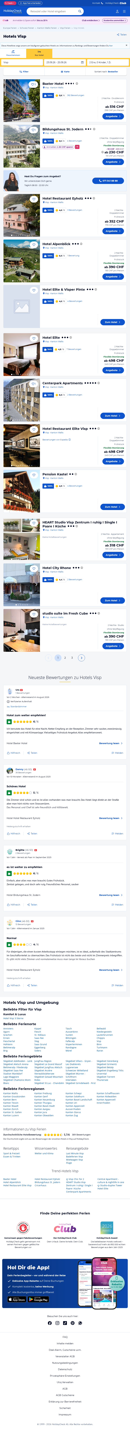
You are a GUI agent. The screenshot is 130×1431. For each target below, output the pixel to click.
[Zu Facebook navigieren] (49, 1323)
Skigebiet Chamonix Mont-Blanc (17, 1081)
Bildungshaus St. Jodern (62, 129)
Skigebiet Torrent (106, 1076)
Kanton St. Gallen (12, 1112)
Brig (5, 1050)
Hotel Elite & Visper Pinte (63, 289)
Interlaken (71, 1079)
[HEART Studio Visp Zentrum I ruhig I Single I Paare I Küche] (21, 539)
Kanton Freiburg (43, 1093)
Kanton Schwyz (74, 1093)
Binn (99, 1044)
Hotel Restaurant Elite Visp (65, 429)
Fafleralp (70, 1041)
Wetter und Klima (44, 1153)
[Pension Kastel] (21, 491)
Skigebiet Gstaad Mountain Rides (48, 1078)
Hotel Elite (51, 338)
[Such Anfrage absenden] (80, 11)
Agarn (6, 1031)
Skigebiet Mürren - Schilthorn (75, 1075)
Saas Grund (40, 1044)
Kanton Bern (10, 1099)
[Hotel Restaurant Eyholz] (21, 215)
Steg (36, 1041)
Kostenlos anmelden (114, 20)
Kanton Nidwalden (107, 1096)
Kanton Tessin (10, 1102)
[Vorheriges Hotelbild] (7, 100)
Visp (99, 1041)
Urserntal (102, 1073)
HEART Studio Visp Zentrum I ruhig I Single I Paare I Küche (79, 1185)
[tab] (13, 53)
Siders (37, 1050)
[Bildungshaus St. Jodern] (21, 146)
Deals (9, 3)
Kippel (37, 1028)
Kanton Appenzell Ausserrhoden (75, 1107)
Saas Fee (39, 1037)
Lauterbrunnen (105, 1034)
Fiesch (37, 1031)
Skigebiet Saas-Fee (13, 1070)
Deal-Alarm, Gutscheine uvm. (65, 1350)
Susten (69, 1034)
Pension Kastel (55, 474)
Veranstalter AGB (65, 1356)
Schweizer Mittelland (77, 1070)
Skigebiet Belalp (105, 1067)
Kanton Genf (41, 1096)
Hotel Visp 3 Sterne (13, 1018)
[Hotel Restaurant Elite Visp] (21, 445)
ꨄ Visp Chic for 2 (75, 1179)
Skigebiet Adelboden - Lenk (17, 1060)
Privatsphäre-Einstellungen (65, 1375)
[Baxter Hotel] (21, 100)
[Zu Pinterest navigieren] (72, 1323)
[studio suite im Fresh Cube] (21, 630)
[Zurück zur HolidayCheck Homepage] (13, 11)
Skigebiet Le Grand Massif (48, 1064)
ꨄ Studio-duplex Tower (110, 1185)
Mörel (69, 1050)
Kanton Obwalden (44, 1115)
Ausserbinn (72, 1031)
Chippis (101, 1037)
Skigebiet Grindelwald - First (81, 1083)
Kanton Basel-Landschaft (79, 1099)
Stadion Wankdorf (12, 1073)
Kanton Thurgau (43, 1102)
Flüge (69, 1162)
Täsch (69, 1028)
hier (111, 45)
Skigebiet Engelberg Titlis (110, 1070)
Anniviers (8, 1028)
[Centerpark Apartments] (21, 400)
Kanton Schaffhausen (108, 1093)
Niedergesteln (104, 1031)
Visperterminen (74, 1044)
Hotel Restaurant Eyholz (62, 198)
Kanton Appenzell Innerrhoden (106, 1101)
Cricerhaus (40, 1185)
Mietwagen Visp (74, 1159)
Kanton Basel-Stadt (44, 1105)
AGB (65, 1388)
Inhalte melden (65, 1343)
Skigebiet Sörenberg (107, 1060)
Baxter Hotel (53, 84)
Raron (100, 1050)
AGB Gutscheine (65, 1395)
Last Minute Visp (75, 1153)
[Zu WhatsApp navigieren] (80, 1323)
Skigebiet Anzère (43, 1070)
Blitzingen (71, 1037)
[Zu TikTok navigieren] (65, 1323)
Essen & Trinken (11, 1156)
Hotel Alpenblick (56, 244)
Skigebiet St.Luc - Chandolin (49, 1083)
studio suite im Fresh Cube (65, 613)
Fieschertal (9, 1041)
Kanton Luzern (11, 1115)
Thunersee (102, 1079)
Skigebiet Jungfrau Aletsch (48, 1067)
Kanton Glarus (73, 1112)
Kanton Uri (71, 1102)
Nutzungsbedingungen (65, 1362)
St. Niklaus (40, 1034)
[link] (117, 11)
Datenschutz (65, 1369)
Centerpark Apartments (62, 383)
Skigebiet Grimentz (107, 1064)
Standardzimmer (18, 706)
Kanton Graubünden (14, 1096)
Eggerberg (39, 1047)
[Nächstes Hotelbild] (36, 100)
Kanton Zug (72, 1115)
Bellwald (101, 1028)
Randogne (71, 1047)
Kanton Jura (40, 1112)
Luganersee (72, 1067)
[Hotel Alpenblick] (21, 261)
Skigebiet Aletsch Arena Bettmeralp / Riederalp (15, 1066)
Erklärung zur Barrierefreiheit (65, 1401)
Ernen (6, 1037)
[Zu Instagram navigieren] (57, 1323)
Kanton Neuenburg (44, 1099)
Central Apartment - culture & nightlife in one (111, 1181)
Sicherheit (65, 1408)
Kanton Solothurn (75, 1096)
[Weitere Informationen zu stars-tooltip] (76, 83)
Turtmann (102, 1047)
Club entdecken (90, 20)
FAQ (65, 1337)
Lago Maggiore (11, 1076)
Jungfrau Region (43, 1060)
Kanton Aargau (42, 1109)
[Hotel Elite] (21, 354)
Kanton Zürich (10, 1109)
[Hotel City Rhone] (21, 584)
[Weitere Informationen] (102, 152)
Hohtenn (8, 1044)
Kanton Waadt (10, 1105)
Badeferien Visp (74, 1156)
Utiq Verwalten (65, 1382)
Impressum (65, 1414)
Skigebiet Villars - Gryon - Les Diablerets (79, 1062)
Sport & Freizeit (11, 1153)
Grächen (7, 1034)
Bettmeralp (9, 1047)
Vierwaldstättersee (44, 1073)
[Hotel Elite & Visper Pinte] (21, 306)
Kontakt (96, 3)
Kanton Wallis (10, 1093)
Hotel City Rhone (56, 568)
